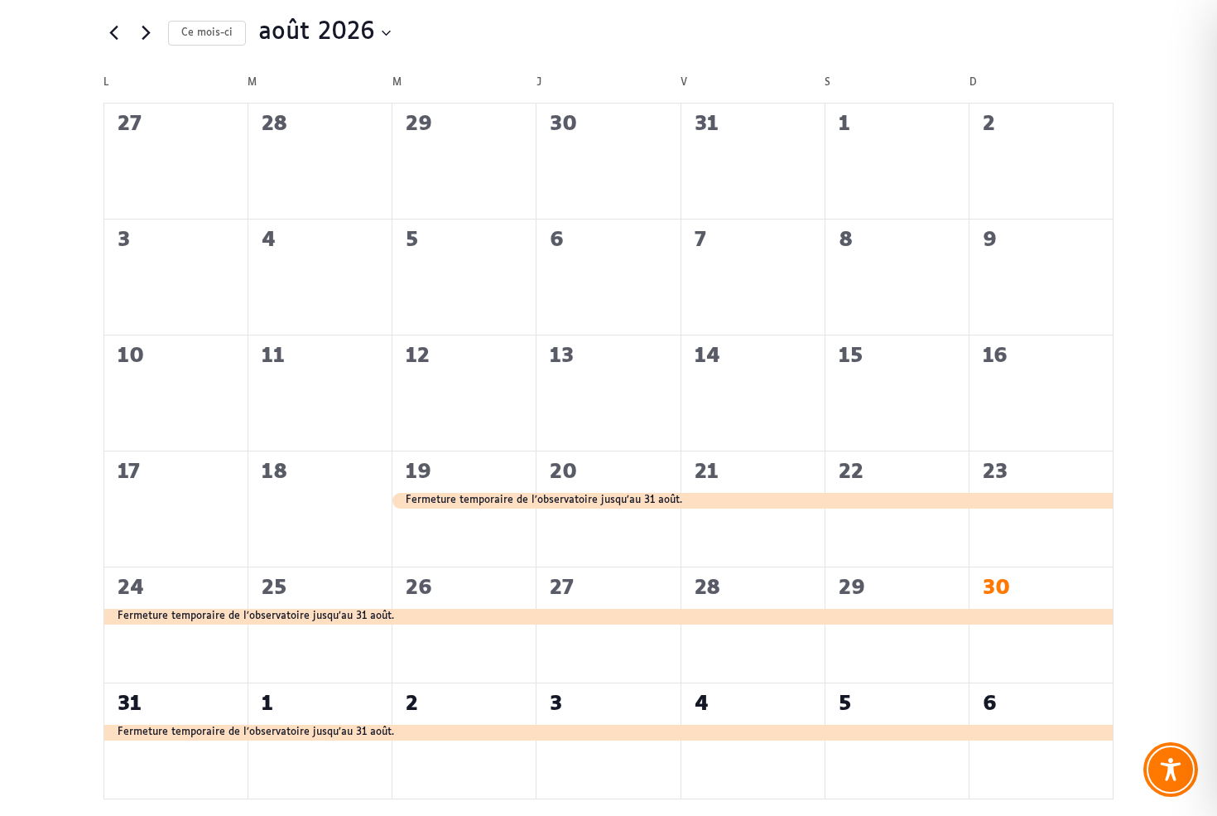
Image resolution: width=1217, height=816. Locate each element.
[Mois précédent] (113, 33)
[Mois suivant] (146, 33)
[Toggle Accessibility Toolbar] (1170, 769)
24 (131, 588)
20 (563, 472)
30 (996, 588)
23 (995, 472)
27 (562, 588)
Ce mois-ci (207, 33)
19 (418, 472)
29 (852, 588)
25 (274, 588)
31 (130, 704)
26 (419, 588)
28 (707, 588)
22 (851, 472)
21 (707, 472)
